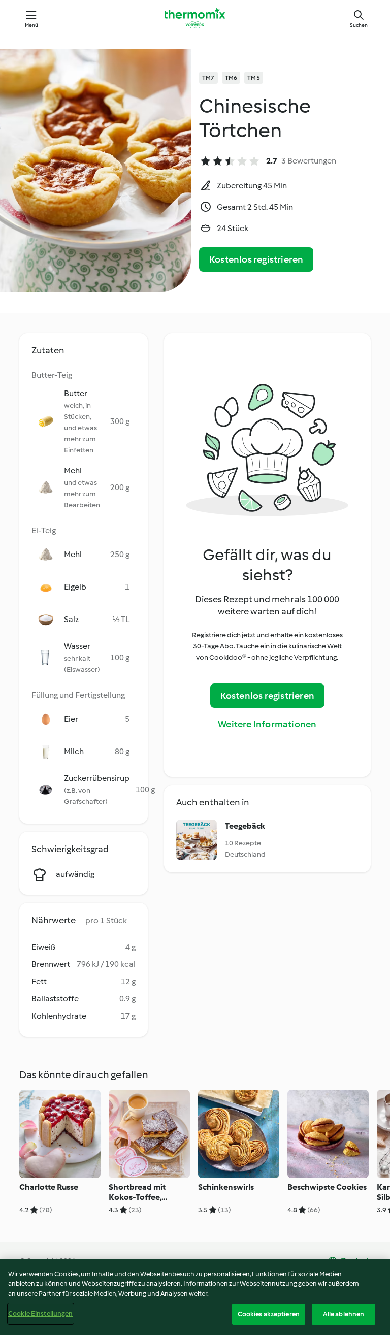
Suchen (359, 25)
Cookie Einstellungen (40, 1313)
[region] (195, 1297)
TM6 (231, 77)
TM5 (253, 77)
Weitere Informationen (267, 724)
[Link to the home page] (195, 18)
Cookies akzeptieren (269, 1314)
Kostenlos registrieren (256, 259)
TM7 (208, 77)
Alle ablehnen (344, 1314)
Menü (32, 25)
